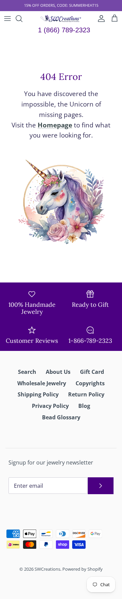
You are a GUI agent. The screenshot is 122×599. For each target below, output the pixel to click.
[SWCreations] (61, 18)
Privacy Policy (50, 406)
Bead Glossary (61, 417)
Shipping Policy (38, 394)
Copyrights (90, 383)
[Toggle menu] (7, 18)
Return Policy (86, 394)
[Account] (99, 18)
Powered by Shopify (82, 569)
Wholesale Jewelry (41, 383)
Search (27, 372)
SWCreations (47, 569)
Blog (84, 406)
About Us (58, 372)
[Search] (22, 18)
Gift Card (92, 372)
